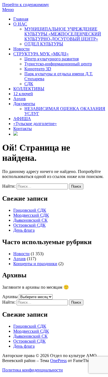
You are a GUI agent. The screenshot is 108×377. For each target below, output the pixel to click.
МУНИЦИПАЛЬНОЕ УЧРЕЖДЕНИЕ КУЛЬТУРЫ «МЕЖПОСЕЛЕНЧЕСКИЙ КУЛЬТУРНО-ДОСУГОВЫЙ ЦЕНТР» (62, 34)
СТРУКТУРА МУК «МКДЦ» (41, 53)
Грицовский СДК (29, 210)
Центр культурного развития (51, 58)
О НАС (20, 24)
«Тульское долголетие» (35, 123)
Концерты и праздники (35, 263)
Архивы (10, 296)
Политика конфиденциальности (32, 370)
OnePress (58, 360)
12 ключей (23, 93)
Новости (21, 49)
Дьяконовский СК (30, 220)
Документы (24, 103)
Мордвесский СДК (31, 215)
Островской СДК (29, 225)
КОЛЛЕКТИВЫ (28, 88)
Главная (20, 19)
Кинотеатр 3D (37, 68)
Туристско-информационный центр (58, 63)
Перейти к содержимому (25, 4)
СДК (28, 83)
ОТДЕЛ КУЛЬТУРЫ (43, 44)
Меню (8, 9)
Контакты (22, 128)
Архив (19, 98)
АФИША (22, 118)
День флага (24, 230)
